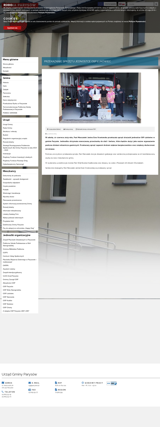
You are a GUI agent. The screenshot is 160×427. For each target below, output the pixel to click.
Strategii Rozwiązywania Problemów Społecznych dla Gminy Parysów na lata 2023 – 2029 (20, 148)
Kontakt (6, 71)
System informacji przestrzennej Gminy (17, 204)
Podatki (5, 190)
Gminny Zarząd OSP (10, 279)
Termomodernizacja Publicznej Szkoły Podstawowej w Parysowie (17, 108)
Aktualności (7, 67)
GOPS (5, 253)
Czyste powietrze (9, 186)
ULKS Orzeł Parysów (10, 276)
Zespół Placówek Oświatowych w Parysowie (19, 240)
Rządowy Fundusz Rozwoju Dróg (15, 161)
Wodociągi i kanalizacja (11, 193)
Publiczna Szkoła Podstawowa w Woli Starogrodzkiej (17, 244)
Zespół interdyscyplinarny (12, 272)
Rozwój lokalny (8, 142)
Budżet (5, 135)
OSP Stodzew (8, 304)
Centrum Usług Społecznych (13, 256)
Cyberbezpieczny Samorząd (13, 164)
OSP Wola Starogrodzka (12, 290)
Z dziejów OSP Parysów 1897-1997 (16, 311)
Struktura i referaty (10, 131)
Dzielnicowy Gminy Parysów (13, 225)
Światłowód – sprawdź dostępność (15, 179)
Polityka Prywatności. (47, 12)
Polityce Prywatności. (137, 21)
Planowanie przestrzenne (12, 200)
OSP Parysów (8, 286)
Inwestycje (7, 154)
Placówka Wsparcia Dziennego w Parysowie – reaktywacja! (20, 261)
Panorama (7, 93)
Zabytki (5, 89)
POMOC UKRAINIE (10, 113)
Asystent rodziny (9, 269)
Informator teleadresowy (12, 211)
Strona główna (8, 64)
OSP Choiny (7, 307)
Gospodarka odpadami (11, 183)
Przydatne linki (8, 221)
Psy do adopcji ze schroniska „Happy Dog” (18, 228)
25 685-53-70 (6, 397)
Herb (5, 86)
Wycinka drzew (8, 197)
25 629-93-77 (33, 392)
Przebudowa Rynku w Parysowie (15, 103)
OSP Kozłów (7, 300)
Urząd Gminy (8, 124)
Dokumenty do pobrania (12, 176)
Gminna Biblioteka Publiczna (13, 249)
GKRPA (5, 265)
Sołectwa (6, 96)
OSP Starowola (8, 297)
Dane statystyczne (10, 100)
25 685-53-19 (6, 394)
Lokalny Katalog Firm (11, 214)
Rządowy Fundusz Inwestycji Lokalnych (17, 157)
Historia (6, 82)
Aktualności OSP (9, 283)
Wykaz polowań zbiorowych (13, 218)
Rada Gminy (7, 128)
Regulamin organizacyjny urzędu (15, 138)
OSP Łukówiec (8, 293)
